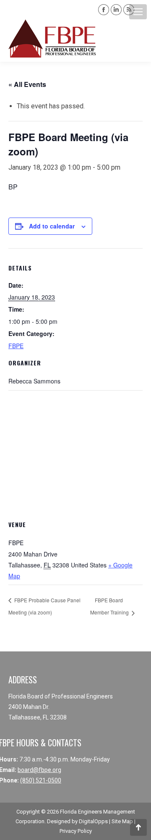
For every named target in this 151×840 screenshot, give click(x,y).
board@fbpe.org (39, 769)
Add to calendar (52, 226)
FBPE (15, 345)
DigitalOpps (93, 821)
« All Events (27, 84)
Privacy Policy (76, 831)
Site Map (122, 821)
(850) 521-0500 (40, 780)
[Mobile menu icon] (138, 11)
